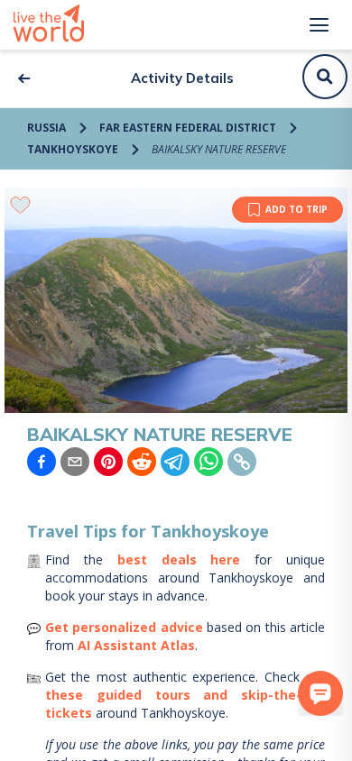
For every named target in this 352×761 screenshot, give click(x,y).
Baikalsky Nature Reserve (219, 149)
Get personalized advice (124, 627)
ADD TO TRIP (296, 209)
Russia (46, 127)
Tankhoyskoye (72, 149)
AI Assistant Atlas (136, 645)
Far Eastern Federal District (187, 127)
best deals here (179, 559)
